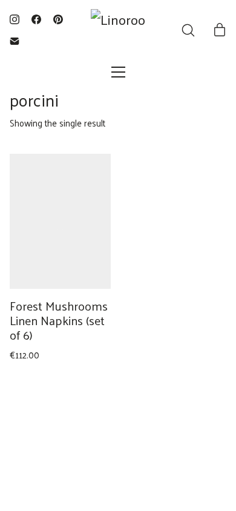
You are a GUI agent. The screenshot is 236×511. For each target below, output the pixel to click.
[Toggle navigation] (118, 72)
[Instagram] (14, 19)
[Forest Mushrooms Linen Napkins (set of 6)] (60, 221)
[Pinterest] (58, 19)
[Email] (14, 41)
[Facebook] (36, 19)
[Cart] (219, 30)
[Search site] (188, 30)
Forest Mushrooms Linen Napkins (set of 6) (59, 320)
